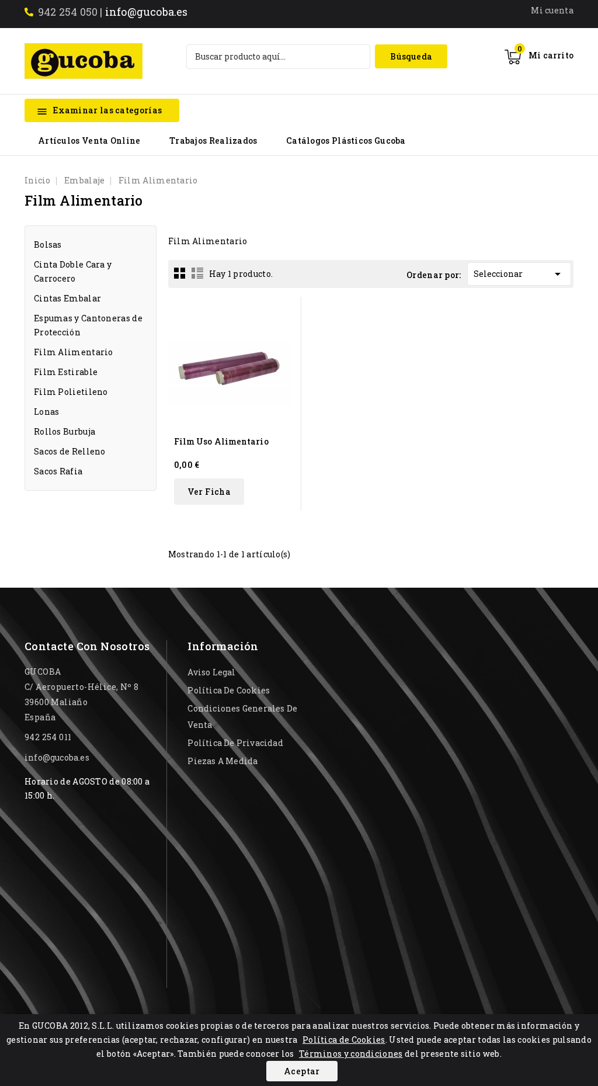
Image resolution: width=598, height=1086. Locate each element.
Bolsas (48, 244)
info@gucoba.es (146, 12)
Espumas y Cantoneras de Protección (88, 325)
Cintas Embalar (67, 298)
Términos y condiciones (351, 1053)
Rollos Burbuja (64, 431)
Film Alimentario (73, 352)
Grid (180, 273)
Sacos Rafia (58, 471)
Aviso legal (211, 672)
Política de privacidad (235, 742)
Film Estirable (66, 371)
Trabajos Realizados (213, 140)
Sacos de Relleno (70, 451)
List (197, 273)
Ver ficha (209, 491)
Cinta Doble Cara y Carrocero (73, 271)
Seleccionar (519, 274)
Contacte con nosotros (87, 646)
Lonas (47, 411)
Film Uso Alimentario (221, 441)
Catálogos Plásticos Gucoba (346, 140)
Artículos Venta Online (89, 140)
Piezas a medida (222, 760)
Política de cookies (228, 690)
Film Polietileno (71, 391)
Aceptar (302, 1071)
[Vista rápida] (284, 313)
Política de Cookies (344, 1039)
